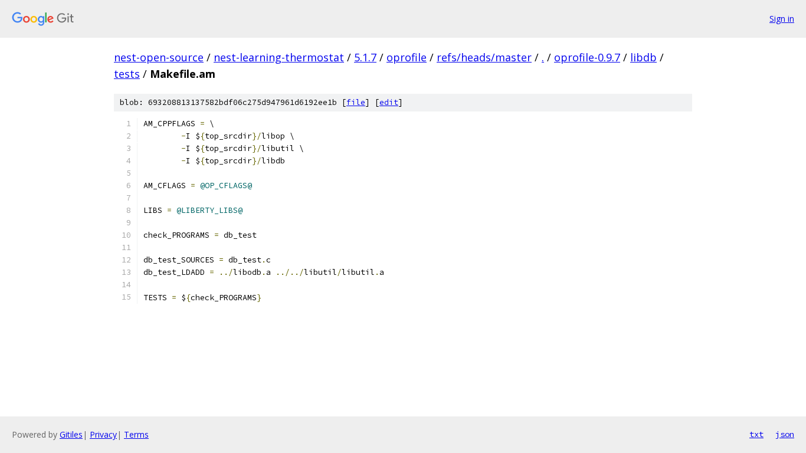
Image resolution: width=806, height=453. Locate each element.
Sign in (781, 18)
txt (756, 434)
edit (388, 102)
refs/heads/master (484, 57)
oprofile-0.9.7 (587, 57)
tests (127, 74)
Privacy (103, 434)
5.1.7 (365, 57)
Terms (136, 434)
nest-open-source (159, 57)
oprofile (406, 57)
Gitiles (71, 434)
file (355, 102)
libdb (643, 57)
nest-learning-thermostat (279, 57)
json (784, 434)
